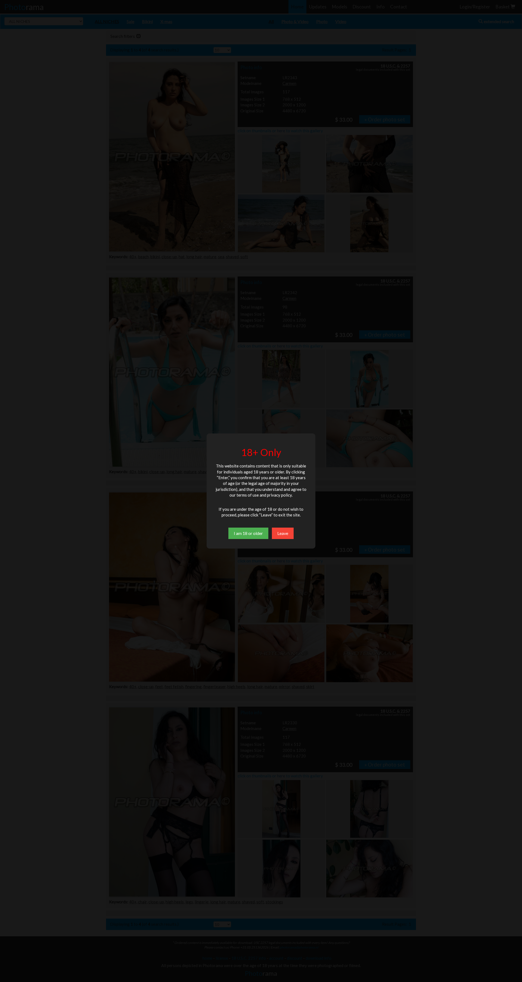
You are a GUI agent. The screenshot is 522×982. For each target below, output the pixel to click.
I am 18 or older (248, 533)
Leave (282, 533)
